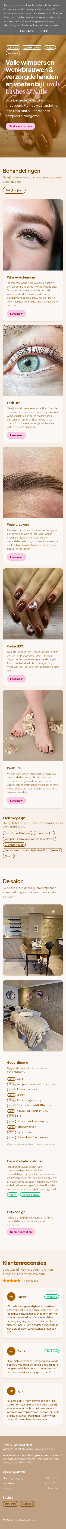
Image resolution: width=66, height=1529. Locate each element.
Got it (44, 31)
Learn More (27, 31)
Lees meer (16, 313)
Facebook (27, 1504)
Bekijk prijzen (14, 190)
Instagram (10, 1504)
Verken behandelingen (22, 135)
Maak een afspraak (20, 126)
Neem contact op (21, 1231)
